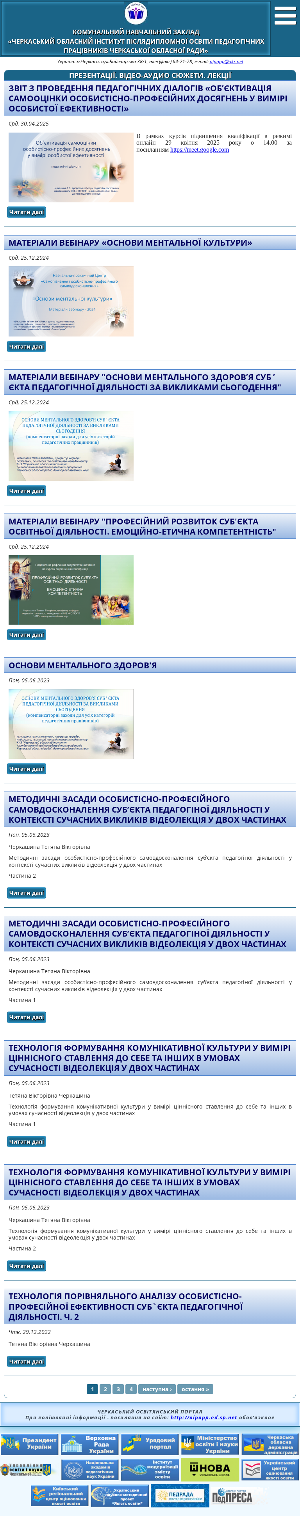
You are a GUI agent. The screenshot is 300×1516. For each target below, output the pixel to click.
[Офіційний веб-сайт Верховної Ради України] (90, 1453)
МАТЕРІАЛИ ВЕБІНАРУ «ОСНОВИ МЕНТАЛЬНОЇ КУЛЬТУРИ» (130, 242)
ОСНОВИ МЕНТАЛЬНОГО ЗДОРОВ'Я (83, 665)
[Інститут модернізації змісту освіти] (150, 1478)
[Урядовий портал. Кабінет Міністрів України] (150, 1453)
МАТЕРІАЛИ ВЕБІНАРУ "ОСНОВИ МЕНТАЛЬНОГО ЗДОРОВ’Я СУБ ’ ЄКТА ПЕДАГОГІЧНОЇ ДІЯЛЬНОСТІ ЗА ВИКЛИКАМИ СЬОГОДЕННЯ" (145, 382)
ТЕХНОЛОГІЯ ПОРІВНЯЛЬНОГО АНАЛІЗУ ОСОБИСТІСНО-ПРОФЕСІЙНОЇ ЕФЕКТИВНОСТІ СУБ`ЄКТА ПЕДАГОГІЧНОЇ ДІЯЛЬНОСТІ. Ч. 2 (126, 1306)
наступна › (157, 1389)
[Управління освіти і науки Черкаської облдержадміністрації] (29, 1474)
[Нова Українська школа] (210, 1479)
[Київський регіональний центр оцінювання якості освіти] (59, 1504)
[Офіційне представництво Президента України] (29, 1453)
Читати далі (27, 213)
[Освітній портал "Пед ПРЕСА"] (240, 1502)
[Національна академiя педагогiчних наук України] (90, 1478)
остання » (195, 1389)
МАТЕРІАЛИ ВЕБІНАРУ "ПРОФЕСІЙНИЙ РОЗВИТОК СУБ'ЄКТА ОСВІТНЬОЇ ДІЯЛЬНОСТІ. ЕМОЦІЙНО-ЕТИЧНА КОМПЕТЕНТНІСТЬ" (142, 526)
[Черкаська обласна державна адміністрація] (270, 1453)
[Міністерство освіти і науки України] (210, 1453)
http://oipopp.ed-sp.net (204, 1417)
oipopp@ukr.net (226, 61)
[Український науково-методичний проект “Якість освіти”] (120, 1504)
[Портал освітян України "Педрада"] (180, 1505)
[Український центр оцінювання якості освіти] (270, 1478)
